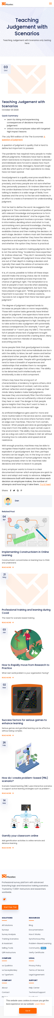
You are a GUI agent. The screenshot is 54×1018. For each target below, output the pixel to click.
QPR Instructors (9, 952)
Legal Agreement (36, 974)
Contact (6, 992)
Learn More (40, 1004)
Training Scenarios (10, 939)
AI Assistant (7, 943)
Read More (7, 567)
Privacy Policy (35, 965)
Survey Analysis (9, 934)
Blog (31, 925)
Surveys (5, 930)
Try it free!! (45, 484)
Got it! (27, 1011)
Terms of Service (36, 970)
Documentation (36, 930)
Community (37, 948)
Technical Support (37, 992)
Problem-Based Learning (40, 943)
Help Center (34, 987)
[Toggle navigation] (50, 3)
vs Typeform (7, 974)
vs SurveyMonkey (9, 970)
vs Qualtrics (7, 965)
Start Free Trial (10, 907)
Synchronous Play (37, 939)
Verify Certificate (36, 952)
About (5, 987)
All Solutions (7, 925)
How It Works (34, 934)
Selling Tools (7, 948)
